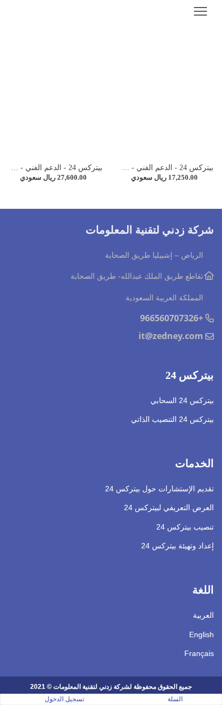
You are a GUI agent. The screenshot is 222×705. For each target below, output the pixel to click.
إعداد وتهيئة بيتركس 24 (177, 545)
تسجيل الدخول (64, 699)
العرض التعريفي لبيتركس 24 (169, 507)
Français (199, 653)
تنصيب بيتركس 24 (185, 527)
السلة (175, 699)
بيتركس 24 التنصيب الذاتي (172, 419)
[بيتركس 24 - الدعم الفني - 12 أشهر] (55, 100)
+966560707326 (171, 318)
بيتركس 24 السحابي (182, 400)
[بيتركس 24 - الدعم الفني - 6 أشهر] (166, 100)
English (201, 634)
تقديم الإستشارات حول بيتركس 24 (159, 488)
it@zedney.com (170, 336)
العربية (203, 615)
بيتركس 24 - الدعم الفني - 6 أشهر (160, 168)
